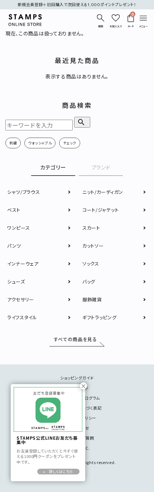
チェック (69, 142)
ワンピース (18, 227)
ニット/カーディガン (102, 191)
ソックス (90, 263)
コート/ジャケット (100, 209)
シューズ (16, 281)
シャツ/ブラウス (23, 191)
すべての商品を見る (75, 339)
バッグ (88, 281)
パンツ (14, 245)
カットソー (93, 245)
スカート (91, 227)
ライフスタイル (22, 317)
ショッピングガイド (76, 378)
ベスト (13, 209)
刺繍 (13, 142)
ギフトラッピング (99, 317)
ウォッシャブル (40, 142)
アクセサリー (20, 299)
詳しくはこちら (61, 471)
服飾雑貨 (92, 299)
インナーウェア (23, 263)
